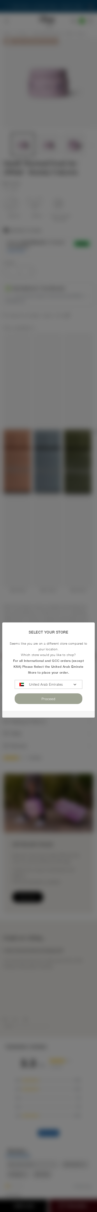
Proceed (48, 699)
